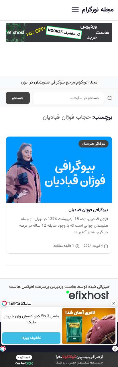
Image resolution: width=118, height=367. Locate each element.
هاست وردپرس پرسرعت (55, 286)
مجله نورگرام (98, 10)
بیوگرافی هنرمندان (93, 143)
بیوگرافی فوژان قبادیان (88, 210)
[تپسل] (3, 349)
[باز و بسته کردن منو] (75, 10)
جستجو (17, 98)
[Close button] (114, 303)
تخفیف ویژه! (31, 338)
